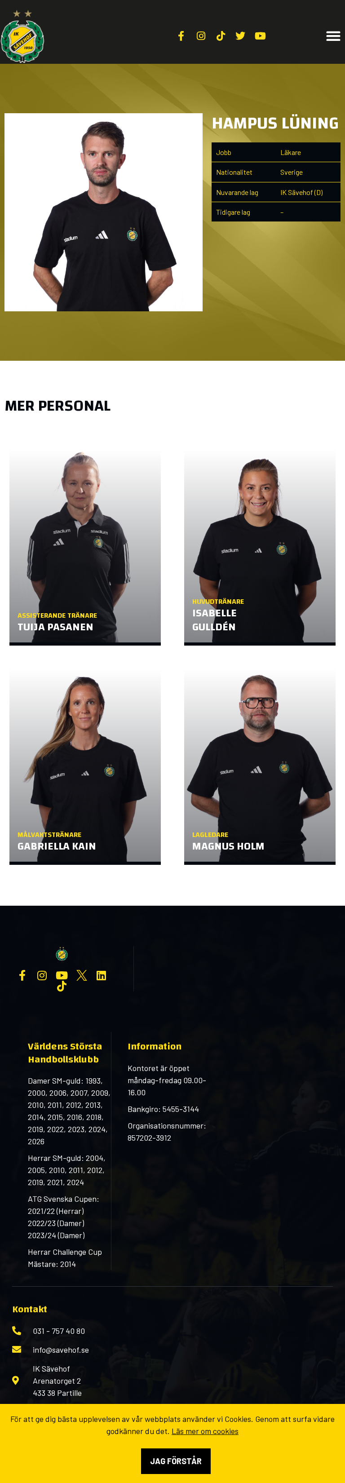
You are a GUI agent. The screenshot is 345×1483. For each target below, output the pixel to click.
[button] (333, 36)
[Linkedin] (101, 975)
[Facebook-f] (22, 975)
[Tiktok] (62, 986)
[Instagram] (42, 975)
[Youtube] (62, 975)
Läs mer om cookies (205, 1431)
